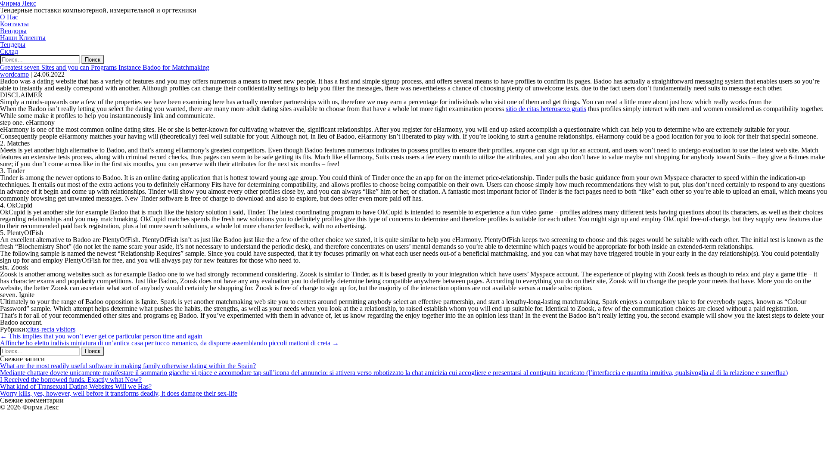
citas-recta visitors (51, 329)
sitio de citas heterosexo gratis (546, 108)
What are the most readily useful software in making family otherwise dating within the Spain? (128, 365)
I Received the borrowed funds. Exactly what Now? (71, 379)
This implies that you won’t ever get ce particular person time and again (101, 336)
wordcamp (14, 74)
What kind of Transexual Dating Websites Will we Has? (76, 386)
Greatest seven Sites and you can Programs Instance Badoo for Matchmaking (104, 67)
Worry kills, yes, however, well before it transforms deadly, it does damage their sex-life (118, 393)
